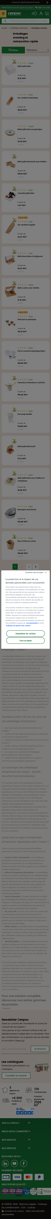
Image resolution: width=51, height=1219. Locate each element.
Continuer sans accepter (34, 572)
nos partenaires (32, 623)
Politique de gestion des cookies (18, 625)
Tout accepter (25, 640)
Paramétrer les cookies (26, 633)
